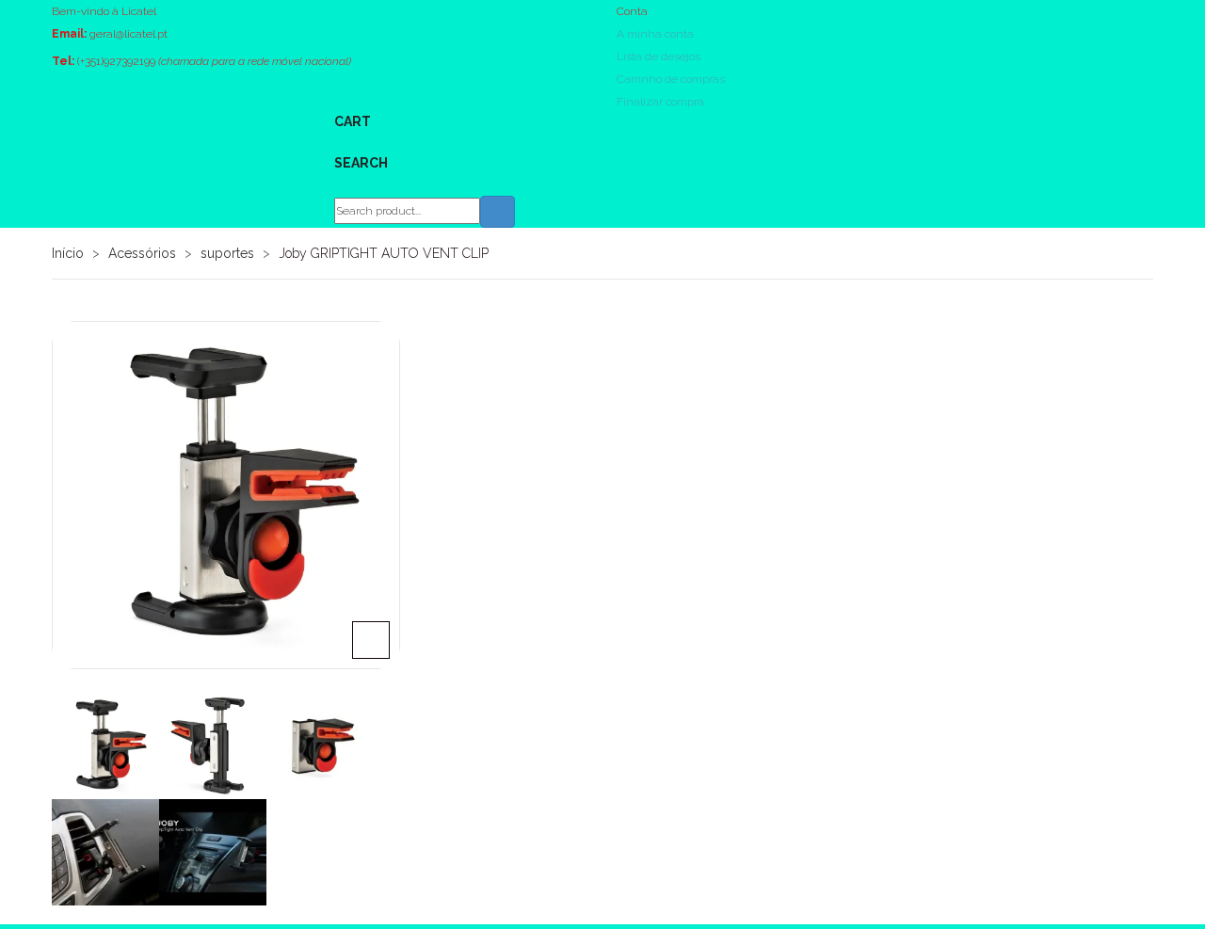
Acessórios (142, 253)
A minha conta (655, 33)
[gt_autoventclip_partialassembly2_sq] (320, 745)
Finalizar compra (660, 101)
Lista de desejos (658, 56)
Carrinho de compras (671, 79)
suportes (227, 253)
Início (68, 253)
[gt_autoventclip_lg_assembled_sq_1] (212, 745)
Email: (69, 33)
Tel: (63, 61)
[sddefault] (212, 852)
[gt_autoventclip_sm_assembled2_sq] (226, 495)
